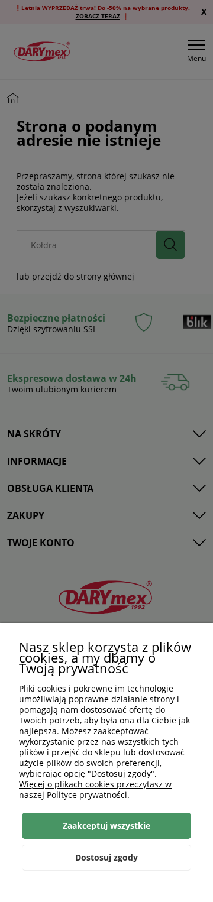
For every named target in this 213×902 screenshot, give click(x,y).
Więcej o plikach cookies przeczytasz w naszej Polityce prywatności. (95, 789)
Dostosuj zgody (106, 857)
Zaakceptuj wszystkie (106, 825)
